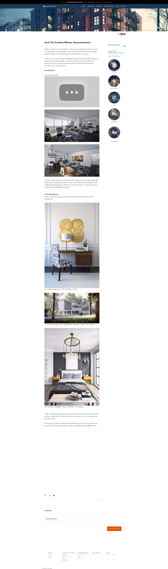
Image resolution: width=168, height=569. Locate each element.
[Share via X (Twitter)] (49, 495)
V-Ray (114, 105)
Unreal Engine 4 (114, 88)
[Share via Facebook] (45, 495)
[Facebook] (122, 34)
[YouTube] (124, 34)
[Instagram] (119, 34)
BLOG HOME (112, 51)
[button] (99, 6)
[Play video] (71, 91)
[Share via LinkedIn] (54, 495)
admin (50, 557)
